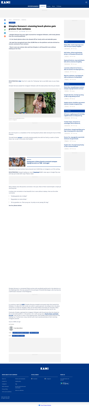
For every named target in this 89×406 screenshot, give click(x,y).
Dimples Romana (34, 332)
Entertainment (33, 6)
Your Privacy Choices (46, 405)
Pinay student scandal (18, 335)
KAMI (23, 304)
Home (10, 19)
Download (36, 172)
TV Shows (59, 6)
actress (20, 137)
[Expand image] (59, 89)
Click (19, 81)
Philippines (67, 79)
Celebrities (43, 6)
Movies (49, 6)
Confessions (67, 71)
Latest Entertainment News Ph (20, 332)
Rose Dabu (23, 31)
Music (53, 6)
